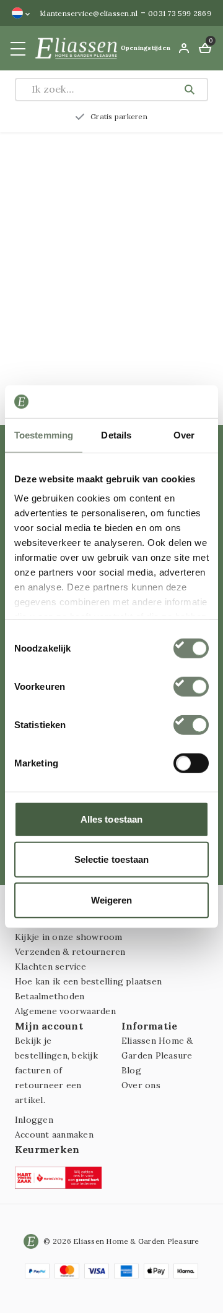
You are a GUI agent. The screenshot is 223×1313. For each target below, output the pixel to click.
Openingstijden (145, 48)
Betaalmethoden (49, 996)
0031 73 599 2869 (179, 13)
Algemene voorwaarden (65, 1011)
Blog (131, 1070)
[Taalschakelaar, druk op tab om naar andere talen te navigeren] (21, 13)
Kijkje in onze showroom (69, 936)
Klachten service (50, 966)
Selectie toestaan (111, 859)
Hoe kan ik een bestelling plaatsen (88, 981)
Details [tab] (116, 434)
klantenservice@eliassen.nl (89, 13)
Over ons (140, 1085)
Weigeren (112, 899)
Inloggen (34, 1119)
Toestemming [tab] (43, 434)
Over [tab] (184, 434)
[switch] (191, 686)
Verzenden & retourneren (70, 951)
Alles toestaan (111, 818)
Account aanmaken (54, 1134)
